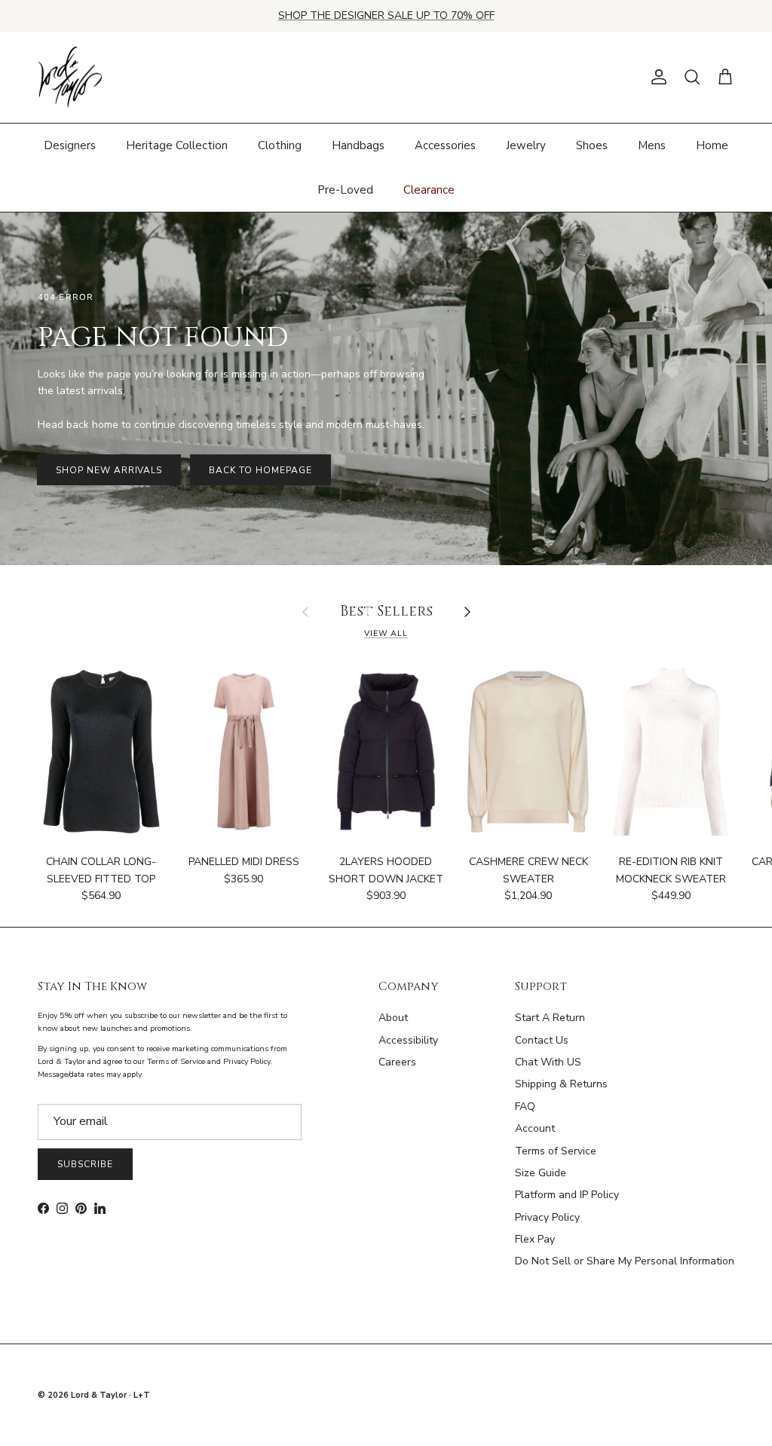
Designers (70, 145)
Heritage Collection (177, 145)
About (393, 1017)
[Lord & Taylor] (70, 78)
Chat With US (548, 1062)
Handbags (358, 145)
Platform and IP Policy (567, 1195)
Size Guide (540, 1173)
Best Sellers (386, 612)
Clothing (280, 145)
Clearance (429, 189)
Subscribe (85, 1164)
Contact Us (541, 1040)
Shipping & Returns (561, 1084)
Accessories (445, 145)
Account (535, 1128)
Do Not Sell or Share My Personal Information (624, 1261)
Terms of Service (555, 1151)
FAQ (525, 1106)
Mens (652, 145)
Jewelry (526, 145)
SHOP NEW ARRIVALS (109, 470)
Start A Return (550, 1017)
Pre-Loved (345, 189)
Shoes (592, 145)
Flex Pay (535, 1239)
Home (712, 145)
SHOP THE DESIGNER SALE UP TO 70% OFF (386, 15)
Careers (397, 1062)
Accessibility (408, 1040)
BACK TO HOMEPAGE (260, 470)
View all (386, 633)
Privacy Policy (547, 1217)
